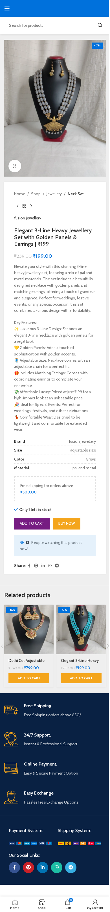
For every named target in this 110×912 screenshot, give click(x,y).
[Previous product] (17, 206)
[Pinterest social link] (36, 566)
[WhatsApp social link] (50, 566)
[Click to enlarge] (14, 166)
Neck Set (76, 193)
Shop (36, 193)
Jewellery (54, 193)
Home (19, 193)
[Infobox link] (55, 710)
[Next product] (31, 206)
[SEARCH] (99, 25)
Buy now (66, 523)
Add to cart (32, 523)
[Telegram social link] (57, 566)
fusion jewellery (27, 218)
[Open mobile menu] (7, 8)
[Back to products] (24, 206)
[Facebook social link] (29, 566)
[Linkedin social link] (43, 566)
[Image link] (30, 843)
